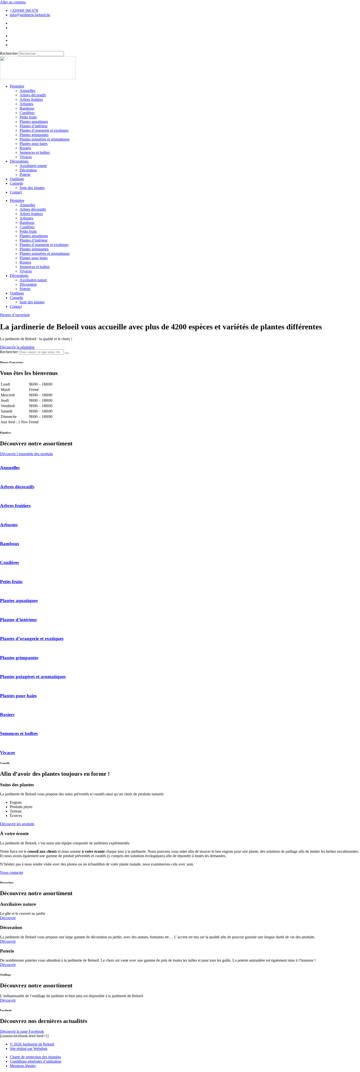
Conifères (27, 113)
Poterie (25, 174)
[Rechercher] (67, 353)
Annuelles (27, 91)
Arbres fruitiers (31, 99)
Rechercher (9, 53)
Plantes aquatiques (34, 121)
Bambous (27, 108)
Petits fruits (28, 117)
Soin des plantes (32, 188)
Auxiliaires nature (33, 166)
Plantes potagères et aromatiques (45, 139)
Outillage (17, 179)
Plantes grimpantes (34, 135)
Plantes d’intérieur (34, 126)
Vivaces (26, 157)
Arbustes (26, 104)
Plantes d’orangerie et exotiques (44, 130)
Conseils (16, 183)
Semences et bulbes (35, 152)
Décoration (28, 170)
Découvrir (8, 918)
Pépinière (17, 86)
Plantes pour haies (34, 144)
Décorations (19, 161)
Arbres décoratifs (33, 95)
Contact (16, 192)
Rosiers (25, 148)
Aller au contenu (13, 2)
